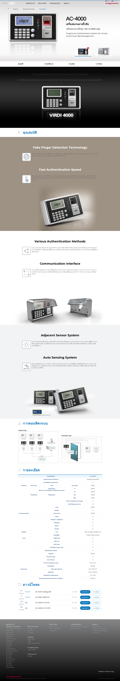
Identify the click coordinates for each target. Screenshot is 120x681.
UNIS (29, 641)
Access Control (54, 626)
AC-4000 (42, 9)
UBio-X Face (10, 630)
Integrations (53, 630)
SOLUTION (42, 3)
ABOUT (66, 3)
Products (15, 9)
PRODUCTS (30, 3)
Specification (10, 667)
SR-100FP (9, 665)
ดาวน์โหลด (99, 64)
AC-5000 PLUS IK (11, 651)
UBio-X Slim (10, 641)
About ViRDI (96, 626)
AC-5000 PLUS (11, 649)
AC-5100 (8, 647)
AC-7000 (9, 643)
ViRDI (12, 3)
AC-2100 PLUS (10, 659)
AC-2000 (9, 663)
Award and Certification (99, 628)
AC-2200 (9, 657)
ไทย (108, 1)
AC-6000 (9, 645)
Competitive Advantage (99, 630)
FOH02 (30, 656)
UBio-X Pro (9, 636)
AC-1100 (30, 628)
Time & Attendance (55, 628)
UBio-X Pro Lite (11, 638)
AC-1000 (30, 630)
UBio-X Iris (9, 632)
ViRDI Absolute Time (34, 643)
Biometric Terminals (28, 9)
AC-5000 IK (9, 653)
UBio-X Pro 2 (10, 634)
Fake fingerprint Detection (79, 626)
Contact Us (95, 632)
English (116, 1)
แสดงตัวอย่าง (85, 592)
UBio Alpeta (31, 639)
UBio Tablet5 (32, 649)
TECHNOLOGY (55, 3)
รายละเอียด (71, 64)
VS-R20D (30, 632)
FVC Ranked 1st (76, 628)
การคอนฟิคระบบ (48, 64)
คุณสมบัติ (20, 64)
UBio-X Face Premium (13, 628)
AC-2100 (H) (10, 661)
